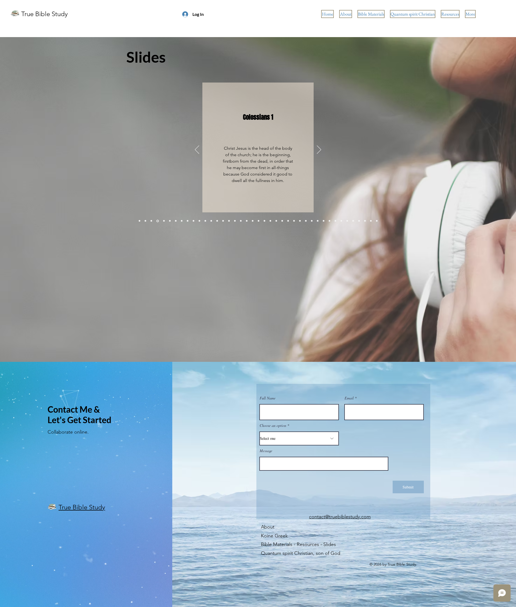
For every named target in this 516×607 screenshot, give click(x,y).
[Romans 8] (312, 221)
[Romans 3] (353, 221)
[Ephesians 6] (300, 221)
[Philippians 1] (276, 221)
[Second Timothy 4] (223, 221)
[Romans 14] (211, 221)
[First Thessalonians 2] (270, 221)
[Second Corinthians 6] (217, 221)
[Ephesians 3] (163, 221)
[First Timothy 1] (347, 221)
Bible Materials (276, 544)
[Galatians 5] (187, 221)
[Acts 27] (151, 221)
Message (266, 451)
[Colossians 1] (157, 221)
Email (349, 398)
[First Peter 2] (258, 221)
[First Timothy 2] (371, 221)
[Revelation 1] (205, 221)
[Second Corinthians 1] (288, 221)
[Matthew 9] (199, 221)
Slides (329, 544)
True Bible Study (44, 14)
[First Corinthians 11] (247, 221)
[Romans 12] (341, 221)
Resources (308, 544)
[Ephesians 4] (264, 221)
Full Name (267, 398)
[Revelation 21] (306, 221)
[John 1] (193, 221)
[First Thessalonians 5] (181, 221)
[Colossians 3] (241, 221)
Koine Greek (274, 536)
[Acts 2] (139, 221)
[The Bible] (229, 221)
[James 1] (359, 221)
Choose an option (273, 425)
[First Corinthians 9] (145, 221)
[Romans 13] (282, 221)
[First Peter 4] (176, 221)
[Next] (319, 150)
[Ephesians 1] (235, 221)
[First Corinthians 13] (170, 221)
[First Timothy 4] (294, 221)
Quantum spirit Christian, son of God (300, 553)
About (267, 527)
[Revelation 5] (377, 221)
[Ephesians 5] (252, 221)
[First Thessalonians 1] (323, 221)
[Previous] (197, 150)
